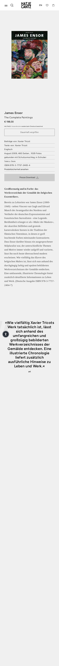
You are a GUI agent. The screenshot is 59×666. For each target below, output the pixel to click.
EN (40, 5)
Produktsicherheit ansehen (16, 169)
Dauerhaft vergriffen (29, 132)
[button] (5, 334)
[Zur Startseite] (26, 5)
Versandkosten (16, 126)
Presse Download (27, 177)
